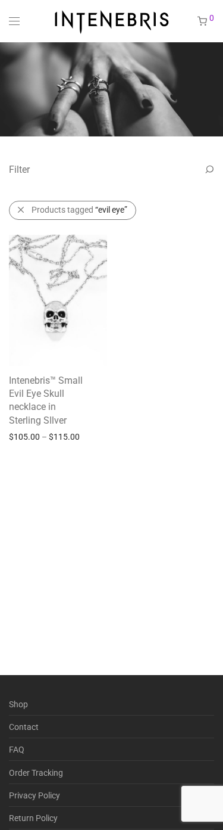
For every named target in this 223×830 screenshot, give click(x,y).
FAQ (16, 749)
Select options (29, 436)
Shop (18, 704)
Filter (19, 169)
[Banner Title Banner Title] (111, 89)
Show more (83, 436)
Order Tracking (36, 773)
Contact (24, 727)
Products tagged (79, 210)
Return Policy (33, 818)
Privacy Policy (34, 795)
